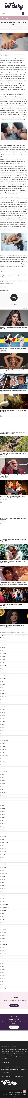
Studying (4, 938)
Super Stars (4, 944)
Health (3, 805)
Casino (3, 684)
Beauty (3, 659)
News (3, 892)
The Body (4, 953)
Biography (4, 665)
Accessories (4, 641)
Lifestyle (4, 848)
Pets (3, 901)
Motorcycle (4, 873)
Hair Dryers (4, 795)
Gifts (3, 774)
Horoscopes (4, 820)
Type (3, 972)
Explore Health (14, 1005)
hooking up (23, 632)
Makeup (4, 857)
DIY (3, 727)
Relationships (23, 54)
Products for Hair (6, 907)
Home (3, 817)
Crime (3, 715)
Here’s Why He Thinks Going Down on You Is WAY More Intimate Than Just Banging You (22, 635)
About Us (5, 1094)
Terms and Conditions (22, 1094)
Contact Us (10, 1094)
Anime (3, 647)
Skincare (4, 932)
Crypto (3, 718)
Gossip (3, 780)
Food (3, 752)
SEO (3, 926)
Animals (3, 644)
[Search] (23, 13)
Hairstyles (4, 802)
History (3, 811)
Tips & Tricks (5, 960)
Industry (4, 830)
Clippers (4, 699)
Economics (4, 730)
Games (3, 768)
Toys (3, 966)
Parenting (4, 895)
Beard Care (4, 656)
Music (3, 882)
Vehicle (3, 978)
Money (3, 870)
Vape (3, 975)
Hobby (3, 814)
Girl (2, 777)
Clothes (3, 703)
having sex (7, 213)
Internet (3, 833)
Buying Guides (5, 675)
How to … (4, 826)
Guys (3, 786)
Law (3, 839)
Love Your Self (5, 854)
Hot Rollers (4, 823)
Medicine (4, 864)
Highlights (4, 808)
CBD (3, 687)
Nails (3, 885)
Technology (4, 950)
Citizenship (4, 696)
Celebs (3, 690)
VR (2, 984)
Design (3, 724)
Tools (3, 963)
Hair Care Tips (5, 792)
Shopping (4, 929)
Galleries (4, 761)
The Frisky (4, 54)
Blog (3, 668)
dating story (13, 632)
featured (18, 632)
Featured (4, 749)
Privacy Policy (14, 1096)
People (3, 898)
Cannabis (4, 678)
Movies (3, 876)
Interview (4, 836)
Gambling (4, 765)
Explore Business (14, 1027)
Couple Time (5, 709)
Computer (4, 706)
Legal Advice (5, 842)
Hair (3, 789)
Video (3, 981)
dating (9, 632)
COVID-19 (4, 712)
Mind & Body (5, 867)
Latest (15, 1094)
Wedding (4, 988)
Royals (3, 923)
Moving (3, 879)
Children (4, 693)
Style (3, 941)
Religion (4, 919)
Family (3, 743)
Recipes (4, 913)
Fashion (4, 746)
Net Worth (4, 888)
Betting (3, 662)
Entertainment (5, 737)
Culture (3, 721)
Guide (3, 783)
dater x (6, 632)
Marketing (4, 861)
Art (2, 650)
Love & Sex (16, 54)
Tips (3, 957)
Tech (3, 947)
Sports (3, 935)
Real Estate (4, 910)
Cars (3, 681)
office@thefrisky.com (8, 1072)
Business (4, 672)
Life (3, 845)
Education (4, 734)
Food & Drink (5, 755)
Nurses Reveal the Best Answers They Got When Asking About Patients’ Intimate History (7, 635)
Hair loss (4, 799)
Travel (3, 969)
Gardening (4, 771)
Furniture (4, 758)
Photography (5, 904)
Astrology (4, 653)
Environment (5, 740)
